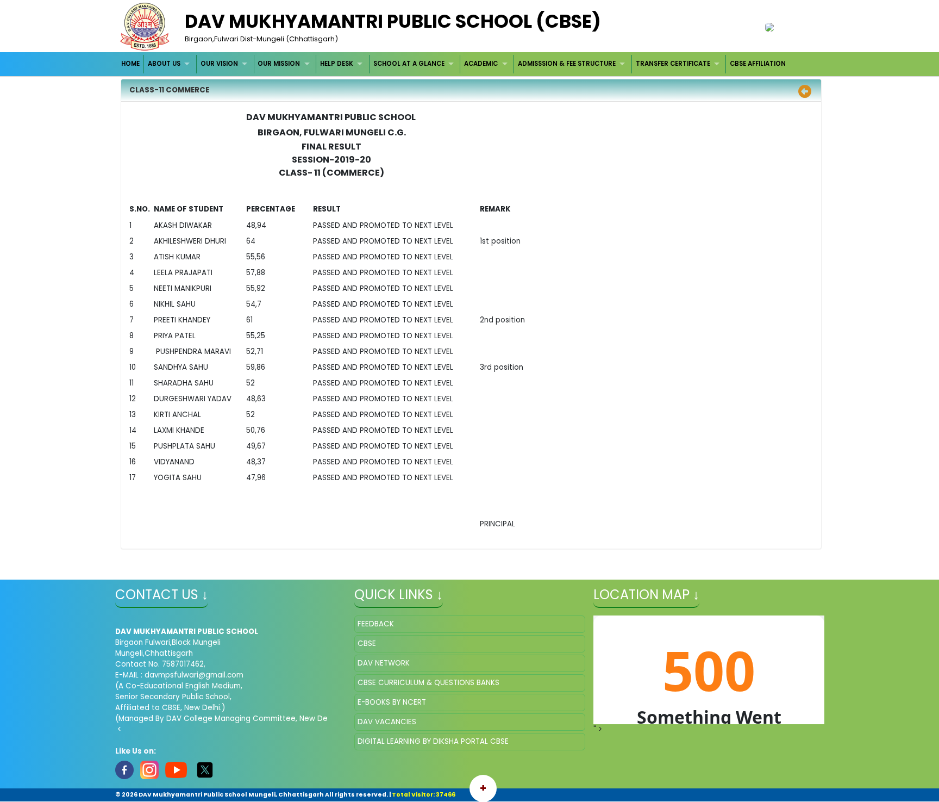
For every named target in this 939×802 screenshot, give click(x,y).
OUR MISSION (279, 63)
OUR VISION (219, 63)
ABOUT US (164, 63)
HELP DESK (336, 63)
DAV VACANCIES (387, 722)
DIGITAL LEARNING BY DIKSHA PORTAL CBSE (433, 741)
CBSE (367, 643)
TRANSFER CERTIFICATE (673, 63)
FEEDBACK (376, 624)
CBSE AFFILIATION (758, 63)
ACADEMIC (481, 63)
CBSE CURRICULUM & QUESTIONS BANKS (428, 682)
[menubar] (454, 64)
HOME (130, 63)
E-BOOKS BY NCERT (392, 702)
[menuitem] (131, 64)
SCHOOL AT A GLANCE (409, 63)
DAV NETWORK (384, 663)
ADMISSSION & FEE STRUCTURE (567, 63)
